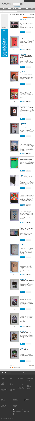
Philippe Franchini (23, 19)
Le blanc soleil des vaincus (24, 193)
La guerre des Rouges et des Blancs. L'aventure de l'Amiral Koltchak (26, 177)
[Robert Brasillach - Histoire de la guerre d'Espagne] (14, 215)
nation (6, 47)
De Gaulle (4, 41)
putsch (4, 39)
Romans (11, 388)
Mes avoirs (25, 400)
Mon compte (25, 8)
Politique (2, 383)
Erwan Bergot (3, 400)
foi (6, 55)
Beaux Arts (2, 384)
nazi (3, 45)
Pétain (4, 46)
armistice (6, 34)
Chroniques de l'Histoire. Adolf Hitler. (26, 315)
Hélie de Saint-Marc (4, 407)
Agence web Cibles (10, 418)
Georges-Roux (22, 37)
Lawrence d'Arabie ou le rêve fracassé (26, 107)
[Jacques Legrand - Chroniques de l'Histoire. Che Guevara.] (14, 301)
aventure (3, 34)
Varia (2, 388)
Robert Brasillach (23, 210)
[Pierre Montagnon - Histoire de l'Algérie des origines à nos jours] (14, 128)
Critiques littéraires (12, 379)
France (5, 48)
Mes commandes (26, 399)
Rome (6, 37)
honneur (4, 44)
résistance (4, 54)
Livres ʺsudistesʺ (29, 384)
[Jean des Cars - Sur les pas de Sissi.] (14, 76)
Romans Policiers (12, 389)
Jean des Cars (22, 71)
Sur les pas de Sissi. (23, 72)
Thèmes (9, 8)
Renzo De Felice (23, 158)
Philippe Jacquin (23, 54)
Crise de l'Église (20, 387)
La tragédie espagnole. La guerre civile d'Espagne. (26, 39)
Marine (28, 385)
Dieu (3, 47)
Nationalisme (29, 386)
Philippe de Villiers (4, 404)
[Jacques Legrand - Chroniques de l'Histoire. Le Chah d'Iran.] (14, 353)
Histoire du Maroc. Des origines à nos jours (26, 143)
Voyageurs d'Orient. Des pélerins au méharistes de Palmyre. (26, 246)
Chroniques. (11, 394)
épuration (5, 40)
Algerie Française (20, 379)
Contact (31, 8)
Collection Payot (20, 386)
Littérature (2, 378)
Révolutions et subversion (29, 388)
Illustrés (11, 383)
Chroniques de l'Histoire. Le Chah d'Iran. (26, 349)
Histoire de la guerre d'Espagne (25, 211)
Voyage (2, 385)
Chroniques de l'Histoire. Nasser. (25, 332)
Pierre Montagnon (23, 123)
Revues (28, 389)
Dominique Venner (23, 192)
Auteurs (19, 8)
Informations (14, 404)
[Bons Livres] (6, 3)
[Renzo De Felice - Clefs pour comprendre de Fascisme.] (14, 163)
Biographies (11, 378)
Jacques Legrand (23, 279)
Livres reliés (28, 381)
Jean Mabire (3, 406)
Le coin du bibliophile (4, 389)
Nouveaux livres (15, 399)
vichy (6, 43)
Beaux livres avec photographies (20, 381)
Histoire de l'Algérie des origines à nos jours (26, 125)
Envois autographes (21, 389)
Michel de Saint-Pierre (5, 25)
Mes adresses (26, 401)
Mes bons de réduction (27, 404)
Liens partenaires (15, 405)
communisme (4, 49)
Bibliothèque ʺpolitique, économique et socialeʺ (21, 384)
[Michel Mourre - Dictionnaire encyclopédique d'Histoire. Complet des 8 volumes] (14, 232)
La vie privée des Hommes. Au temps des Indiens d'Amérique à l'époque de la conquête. (27, 56)
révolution (3, 55)
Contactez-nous (15, 401)
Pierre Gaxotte (4, 26)
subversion (4, 33)
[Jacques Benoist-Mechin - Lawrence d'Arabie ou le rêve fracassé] (14, 111)
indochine (3, 43)
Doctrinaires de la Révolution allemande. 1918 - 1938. (27, 264)
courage (4, 51)
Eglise (6, 35)
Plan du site (14, 406)
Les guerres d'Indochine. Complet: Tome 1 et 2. (27, 21)
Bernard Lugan (22, 140)
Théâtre (11, 391)
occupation (3, 52)
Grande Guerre (4, 53)
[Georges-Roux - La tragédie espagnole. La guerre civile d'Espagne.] (14, 42)
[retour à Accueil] (1, 11)
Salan (6, 46)
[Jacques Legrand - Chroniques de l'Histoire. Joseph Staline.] (14, 284)
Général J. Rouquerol (23, 175)
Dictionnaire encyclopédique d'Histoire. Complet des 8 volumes (26, 229)
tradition (4, 42)
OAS (6, 44)
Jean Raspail (3, 399)
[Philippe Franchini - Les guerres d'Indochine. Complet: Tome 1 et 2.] (14, 24)
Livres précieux (29, 380)
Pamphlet (11, 390)
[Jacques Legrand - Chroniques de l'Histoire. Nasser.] (14, 336)
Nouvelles (11, 385)
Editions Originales (21, 388)
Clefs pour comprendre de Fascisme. (26, 159)
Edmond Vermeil (23, 262)
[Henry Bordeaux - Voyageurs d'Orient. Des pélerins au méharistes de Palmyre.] (14, 250)
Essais (11, 382)
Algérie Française (5, 38)
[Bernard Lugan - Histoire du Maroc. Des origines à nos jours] (14, 146)
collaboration (4, 36)
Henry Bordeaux (23, 244)
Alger (5, 45)
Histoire (2, 379)
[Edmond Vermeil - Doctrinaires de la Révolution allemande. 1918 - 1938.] (14, 267)
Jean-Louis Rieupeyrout (24, 88)
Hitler (4, 56)
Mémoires (11, 384)
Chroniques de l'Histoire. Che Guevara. (26, 297)
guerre (6, 52)
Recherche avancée (15, 400)
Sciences (2, 390)
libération (4, 37)
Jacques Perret (3, 401)
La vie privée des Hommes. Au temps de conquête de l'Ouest (26, 91)
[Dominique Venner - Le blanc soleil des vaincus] (14, 198)
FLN (6, 51)
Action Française (20, 378)
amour (3, 35)
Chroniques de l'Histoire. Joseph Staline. (27, 280)
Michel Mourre (22, 227)
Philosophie (3, 382)
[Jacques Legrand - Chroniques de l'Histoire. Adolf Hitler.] (14, 319)
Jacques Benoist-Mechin (24, 106)
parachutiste (4, 50)
